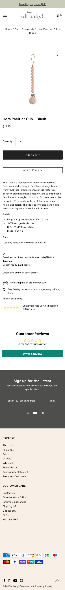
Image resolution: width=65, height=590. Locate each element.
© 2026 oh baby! (11, 586)
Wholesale (8, 463)
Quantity (7, 141)
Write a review (32, 353)
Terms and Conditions (14, 476)
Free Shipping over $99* (32, 4)
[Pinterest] (28, 414)
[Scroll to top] (57, 580)
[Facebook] (22, 414)
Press (5, 454)
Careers (7, 458)
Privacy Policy (10, 467)
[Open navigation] (10, 15)
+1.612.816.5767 (10, 519)
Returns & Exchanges (14, 501)
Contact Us (9, 493)
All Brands (8, 449)
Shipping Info (10, 506)
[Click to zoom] (57, 55)
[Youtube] (35, 414)
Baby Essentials (24, 29)
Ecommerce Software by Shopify (36, 586)
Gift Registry (9, 510)
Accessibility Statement (15, 472)
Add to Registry (32, 170)
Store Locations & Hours (16, 497)
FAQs (5, 515)
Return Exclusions (12, 299)
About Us (8, 445)
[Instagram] (42, 414)
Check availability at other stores (20, 272)
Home (8, 29)
